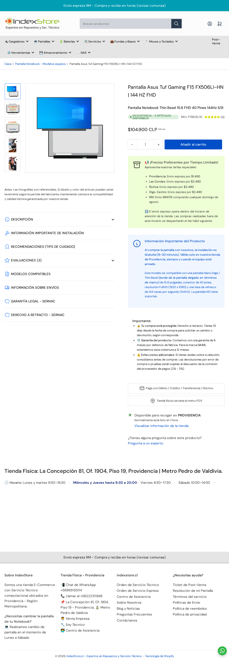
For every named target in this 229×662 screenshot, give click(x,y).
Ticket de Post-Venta (189, 585)
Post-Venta (216, 41)
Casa (7, 64)
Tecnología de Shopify (159, 656)
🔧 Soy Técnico (73, 624)
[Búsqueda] (176, 23)
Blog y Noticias (128, 608)
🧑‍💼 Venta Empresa (75, 618)
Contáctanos (127, 620)
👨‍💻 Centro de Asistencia (80, 630)
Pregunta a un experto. (146, 443)
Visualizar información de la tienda (161, 426)
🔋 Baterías (67, 41)
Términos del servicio (190, 596)
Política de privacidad (190, 614)
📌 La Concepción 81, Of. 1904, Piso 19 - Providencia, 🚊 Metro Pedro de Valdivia (85, 607)
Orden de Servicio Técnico (138, 585)
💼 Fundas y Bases (123, 41)
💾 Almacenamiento (53, 53)
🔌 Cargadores (14, 41)
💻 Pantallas (42, 41)
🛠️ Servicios (92, 41)
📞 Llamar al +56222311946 (81, 596)
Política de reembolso (190, 608)
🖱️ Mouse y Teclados (159, 41)
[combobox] (131, 23)
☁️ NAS (81, 53)
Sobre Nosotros (129, 602)
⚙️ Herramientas (18, 53)
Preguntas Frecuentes (134, 614)
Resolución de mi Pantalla (193, 590)
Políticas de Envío (186, 602)
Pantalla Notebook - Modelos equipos (40, 64)
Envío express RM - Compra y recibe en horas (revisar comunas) (115, 5)
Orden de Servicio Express (138, 590)
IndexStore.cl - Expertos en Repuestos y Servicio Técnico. (104, 656)
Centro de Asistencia (134, 596)
